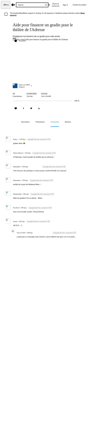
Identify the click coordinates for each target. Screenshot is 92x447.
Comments (55, 122)
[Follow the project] (16, 108)
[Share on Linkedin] (39, 108)
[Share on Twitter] (31, 108)
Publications (40, 122)
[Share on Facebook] (23, 108)
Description (25, 122)
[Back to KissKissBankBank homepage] (13, 5)
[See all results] (46, 5)
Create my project (79, 5)
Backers (68, 122)
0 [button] (38, 139)
